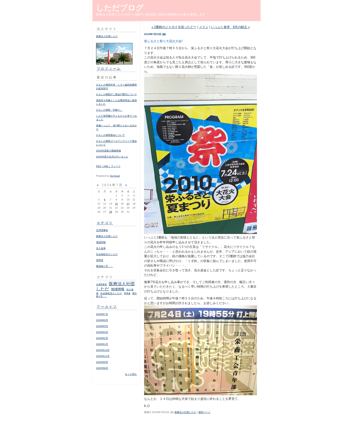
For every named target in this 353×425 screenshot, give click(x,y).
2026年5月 (102, 326)
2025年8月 (102, 368)
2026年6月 (102, 320)
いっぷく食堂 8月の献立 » (230, 27)
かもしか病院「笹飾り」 (109, 110)
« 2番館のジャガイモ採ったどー (174, 27)
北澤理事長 (102, 230)
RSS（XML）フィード (108, 166)
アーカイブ (107, 306)
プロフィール (109, 68)
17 (128, 203)
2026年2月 (102, 338)
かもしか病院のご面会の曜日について (116, 94)
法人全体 (101, 248)
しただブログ (120, 7)
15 (116, 203)
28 (110, 211)
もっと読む (131, 374)
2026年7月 (102, 314)
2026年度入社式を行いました (112, 156)
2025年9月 (102, 362)
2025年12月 (103, 350)
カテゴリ (105, 223)
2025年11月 (103, 356)
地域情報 (101, 242)
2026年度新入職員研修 (108, 150)
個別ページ (204, 412)
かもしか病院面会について (110, 135)
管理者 (99, 260)
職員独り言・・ (104, 266)
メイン (203, 27)
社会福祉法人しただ (107, 254)
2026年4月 (102, 332)
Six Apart (115, 176)
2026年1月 (102, 344)
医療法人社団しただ (107, 36)
